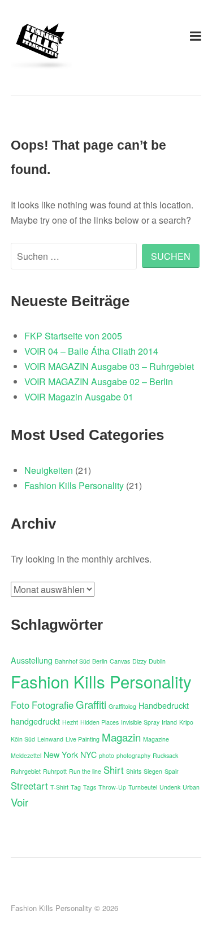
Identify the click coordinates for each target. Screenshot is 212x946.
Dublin (157, 661)
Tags (89, 787)
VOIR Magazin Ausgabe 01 (78, 396)
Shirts (133, 771)
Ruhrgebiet (26, 771)
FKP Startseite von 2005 (73, 335)
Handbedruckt (164, 705)
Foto (20, 705)
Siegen (153, 771)
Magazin (121, 737)
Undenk (169, 787)
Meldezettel (26, 755)
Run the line (85, 771)
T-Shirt (59, 787)
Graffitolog (122, 706)
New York (61, 754)
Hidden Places (99, 722)
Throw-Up (112, 787)
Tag (76, 787)
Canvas (120, 661)
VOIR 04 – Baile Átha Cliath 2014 (91, 351)
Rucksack (165, 755)
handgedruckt (35, 721)
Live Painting (82, 739)
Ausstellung (32, 660)
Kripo (186, 722)
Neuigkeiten (48, 470)
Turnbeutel (142, 787)
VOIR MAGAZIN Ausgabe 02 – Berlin (98, 381)
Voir (19, 802)
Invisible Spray (140, 722)
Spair (172, 771)
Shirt (113, 770)
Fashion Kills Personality (74, 485)
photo (106, 755)
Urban (191, 787)
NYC (88, 754)
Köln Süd (23, 739)
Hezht (70, 722)
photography (133, 755)
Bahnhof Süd (72, 661)
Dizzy (139, 661)
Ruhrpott (55, 771)
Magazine (156, 739)
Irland (169, 722)
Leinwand (50, 739)
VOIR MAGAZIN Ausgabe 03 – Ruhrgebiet (109, 366)
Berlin (99, 661)
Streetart (29, 785)
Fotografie (52, 705)
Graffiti (91, 704)
